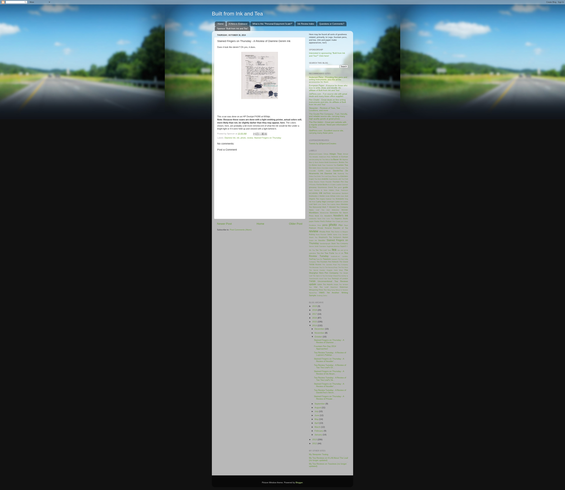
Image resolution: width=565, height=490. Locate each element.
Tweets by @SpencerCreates (322, 143)
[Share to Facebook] (262, 133)
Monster (345, 210)
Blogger (299, 482)
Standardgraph (325, 243)
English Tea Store (315, 179)
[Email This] (254, 133)
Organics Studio (341, 219)
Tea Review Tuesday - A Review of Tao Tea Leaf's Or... (330, 366)
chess (318, 168)
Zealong (319, 295)
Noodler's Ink (340, 215)
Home (220, 24)
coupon (331, 168)
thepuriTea (337, 276)
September (320, 404)
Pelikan (329, 221)
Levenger (330, 202)
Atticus (327, 159)
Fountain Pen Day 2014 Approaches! (325, 347)
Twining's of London (340, 279)
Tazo (329, 250)
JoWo (338, 196)
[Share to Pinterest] (265, 133)
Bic (341, 160)
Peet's (322, 221)
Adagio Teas (335, 154)
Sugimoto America (333, 246)
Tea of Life (339, 253)
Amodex (315, 157)
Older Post (295, 223)
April (317, 423)
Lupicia (332, 204)
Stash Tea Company (339, 243)
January (319, 435)
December (320, 329)
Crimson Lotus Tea (341, 168)
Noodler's (328, 216)
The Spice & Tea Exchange (323, 276)
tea (334, 249)
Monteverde (324, 213)
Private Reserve (325, 228)
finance (316, 182)
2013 (315, 439)
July (317, 411)
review (250, 138)
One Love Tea (328, 219)
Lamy (318, 202)
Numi (319, 219)
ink (238, 138)
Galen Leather (336, 184)
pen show (344, 221)
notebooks (312, 219)
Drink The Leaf (322, 176)
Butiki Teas (322, 165)
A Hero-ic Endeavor (238, 24)
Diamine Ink (230, 138)
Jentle (327, 196)
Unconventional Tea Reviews (333, 281)
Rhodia (322, 232)
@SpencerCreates (315, 154)
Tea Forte (329, 253)
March (318, 427)
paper (311, 221)
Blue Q (311, 162)
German (345, 184)
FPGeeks (312, 184)
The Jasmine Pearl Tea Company (335, 264)
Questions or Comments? (331, 24)
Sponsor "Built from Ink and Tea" (232, 28)
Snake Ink (313, 240)
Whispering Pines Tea (318, 290)
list (341, 202)
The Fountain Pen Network (328, 262)
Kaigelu (322, 199)
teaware (334, 259)
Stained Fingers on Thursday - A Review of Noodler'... (329, 360)
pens (325, 225)
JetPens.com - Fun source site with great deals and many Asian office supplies (328, 95)
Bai (332, 159)
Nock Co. (319, 216)
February (319, 431)
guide (345, 187)
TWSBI (312, 281)
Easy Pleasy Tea (334, 176)
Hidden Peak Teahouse (338, 190)
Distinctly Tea (343, 173)
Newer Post (224, 223)
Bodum (321, 162)
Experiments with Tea (336, 179)
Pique (346, 225)
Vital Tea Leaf (321, 287)
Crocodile (312, 171)
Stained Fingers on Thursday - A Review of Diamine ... (329, 341)
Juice (342, 196)
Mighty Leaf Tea (316, 210)
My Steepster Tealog (318, 454)
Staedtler (321, 240)
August (318, 407)
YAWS (321, 293)
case (314, 168)
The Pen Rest (343, 267)
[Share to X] (260, 133)
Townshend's (313, 278)
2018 (315, 310)
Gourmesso (322, 187)
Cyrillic (321, 171)
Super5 (343, 246)
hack (311, 190)
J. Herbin (321, 196)
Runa (318, 234)
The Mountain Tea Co (316, 267)
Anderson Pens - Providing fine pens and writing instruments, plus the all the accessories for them (328, 79)
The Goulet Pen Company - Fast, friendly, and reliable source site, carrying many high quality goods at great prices (328, 116)
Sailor (329, 235)
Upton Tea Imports (325, 284)
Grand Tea (332, 187)
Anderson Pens (324, 157)
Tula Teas (327, 278)
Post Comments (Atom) (241, 230)
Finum (322, 182)
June (317, 415)
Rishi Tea (330, 232)
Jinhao (332, 196)
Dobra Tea (312, 176)
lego (324, 202)
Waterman (344, 287)
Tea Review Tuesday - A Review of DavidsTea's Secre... (330, 391)
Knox (314, 202)
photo (243, 138)
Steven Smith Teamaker (317, 246)
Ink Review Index (306, 24)
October (319, 337)
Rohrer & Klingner (341, 232)
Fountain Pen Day (340, 182)
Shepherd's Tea (325, 237)
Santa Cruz (337, 234)
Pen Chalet (336, 221)
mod (328, 210)
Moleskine (335, 210)
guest (340, 187)
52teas (326, 154)
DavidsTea (338, 171)
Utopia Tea (338, 284)
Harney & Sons (320, 190)
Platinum (312, 228)
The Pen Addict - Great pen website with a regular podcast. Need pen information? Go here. (328, 124)
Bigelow (345, 159)
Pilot (341, 225)
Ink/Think (327, 193)
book (327, 162)
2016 (315, 318)
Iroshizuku (313, 196)
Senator (345, 234)
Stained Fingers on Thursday (267, 138)
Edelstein (344, 176)
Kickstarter (340, 199)
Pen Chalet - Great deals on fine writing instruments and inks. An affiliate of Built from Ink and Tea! (327, 102)
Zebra (325, 295)
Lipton (337, 202)
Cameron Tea (331, 165)
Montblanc (314, 213)
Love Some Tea (324, 204)
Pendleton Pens (315, 225)
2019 (315, 306)
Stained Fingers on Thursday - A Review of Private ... (329, 397)
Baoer (336, 159)
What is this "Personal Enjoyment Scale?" (272, 24)
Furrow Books (322, 185)
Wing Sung (331, 290)
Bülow (314, 165)
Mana (338, 204)
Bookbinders (333, 162)
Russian (323, 234)
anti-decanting (314, 159)
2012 (315, 443)
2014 (315, 325)
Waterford (334, 287)
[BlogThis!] (257, 133)
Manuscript (317, 207)
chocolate (324, 168)
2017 (315, 314)
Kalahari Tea (330, 199)
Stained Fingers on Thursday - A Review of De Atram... (329, 372)
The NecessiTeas (331, 267)
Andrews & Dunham (339, 157)
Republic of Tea (340, 228)
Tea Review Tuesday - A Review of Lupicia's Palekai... (330, 354)
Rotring (312, 235)
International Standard (340, 193)
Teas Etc (319, 259)
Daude (328, 171)
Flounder (328, 182)
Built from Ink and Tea (237, 14)
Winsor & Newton (341, 290)
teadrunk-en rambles (339, 256)
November (320, 333)
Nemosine (334, 213)
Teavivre (327, 259)
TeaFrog (312, 259)
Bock (316, 162)
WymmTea (313, 293)
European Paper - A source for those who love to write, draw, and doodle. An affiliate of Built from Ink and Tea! (328, 87)
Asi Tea (322, 159)
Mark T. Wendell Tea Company (335, 207)
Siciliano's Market (340, 237)
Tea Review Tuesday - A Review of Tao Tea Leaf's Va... (330, 379)
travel (321, 278)
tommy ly (344, 276)
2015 (315, 322)
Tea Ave (320, 253)
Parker (317, 221)
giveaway (313, 187)
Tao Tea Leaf (321, 250)
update (312, 284)
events (325, 179)
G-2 (329, 184)
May (317, 419)
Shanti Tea (313, 237)
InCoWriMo (313, 193)
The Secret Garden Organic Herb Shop (326, 270)
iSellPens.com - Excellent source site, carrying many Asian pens (326, 131)
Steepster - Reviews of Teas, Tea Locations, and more (324, 109)
